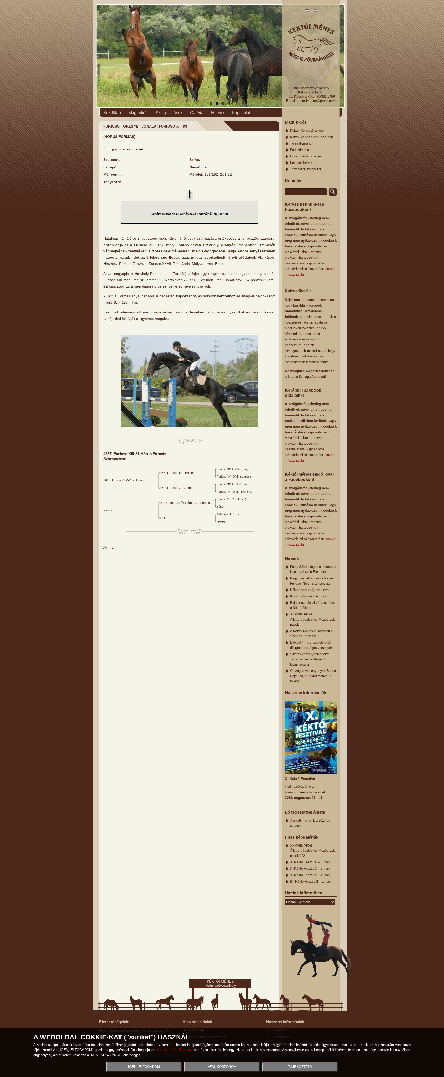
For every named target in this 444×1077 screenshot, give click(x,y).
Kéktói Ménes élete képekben (311, 137)
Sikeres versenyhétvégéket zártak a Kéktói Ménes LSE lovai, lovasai (310, 659)
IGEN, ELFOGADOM (144, 1067)
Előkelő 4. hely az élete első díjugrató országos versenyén (311, 645)
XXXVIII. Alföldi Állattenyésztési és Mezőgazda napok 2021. (312, 851)
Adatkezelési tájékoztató (175, 1050)
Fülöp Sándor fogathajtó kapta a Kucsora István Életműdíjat (313, 569)
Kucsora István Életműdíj (308, 596)
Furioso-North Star (303, 163)
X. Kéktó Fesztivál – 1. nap (310, 875)
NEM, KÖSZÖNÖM (221, 1067)
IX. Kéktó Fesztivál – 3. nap (310, 881)
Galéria (196, 113)
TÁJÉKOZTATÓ (300, 1067)
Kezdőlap (112, 113)
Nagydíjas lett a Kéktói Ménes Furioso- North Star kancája (312, 581)
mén (112, 548)
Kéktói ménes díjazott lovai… (311, 590)
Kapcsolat (241, 113)
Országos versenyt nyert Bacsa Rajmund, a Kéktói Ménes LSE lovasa (313, 676)
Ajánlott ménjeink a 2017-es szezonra (310, 823)
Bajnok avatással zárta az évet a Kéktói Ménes (312, 605)
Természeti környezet (305, 169)
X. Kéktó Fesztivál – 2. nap (310, 868)
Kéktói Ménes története (307, 130)
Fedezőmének (300, 150)
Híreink (217, 113)
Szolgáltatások (168, 113)
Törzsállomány (300, 143)
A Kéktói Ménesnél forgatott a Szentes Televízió (311, 633)
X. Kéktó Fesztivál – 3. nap (310, 862)
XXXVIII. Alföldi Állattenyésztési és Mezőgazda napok (312, 619)
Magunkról (138, 113)
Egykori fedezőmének (126, 149)
